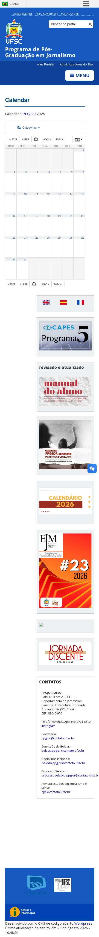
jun (26, 139)
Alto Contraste (47, 13)
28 (71, 237)
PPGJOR (29, 113)
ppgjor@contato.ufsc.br (57, 738)
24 (25, 237)
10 (25, 194)
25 (36, 237)
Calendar (17, 100)
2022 (14, 139)
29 (82, 237)
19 (48, 215)
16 (14, 215)
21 (71, 215)
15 (82, 194)
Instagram (48, 726)
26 (48, 237)
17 (25, 215)
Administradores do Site (76, 64)
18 (36, 215)
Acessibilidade (22, 13)
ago (46, 139)
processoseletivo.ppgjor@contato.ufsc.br (70, 775)
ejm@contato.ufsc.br (55, 792)
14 (71, 194)
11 (36, 194)
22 (82, 215)
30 (14, 259)
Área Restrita (46, 64)
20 (59, 215)
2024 (59, 139)
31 (25, 259)
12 (48, 194)
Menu (82, 75)
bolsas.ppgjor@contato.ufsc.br (62, 750)
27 (59, 237)
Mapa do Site (70, 13)
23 (14, 237)
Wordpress (83, 923)
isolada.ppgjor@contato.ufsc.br (63, 763)
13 (59, 194)
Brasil (14, 4)
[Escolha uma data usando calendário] (36, 139)
